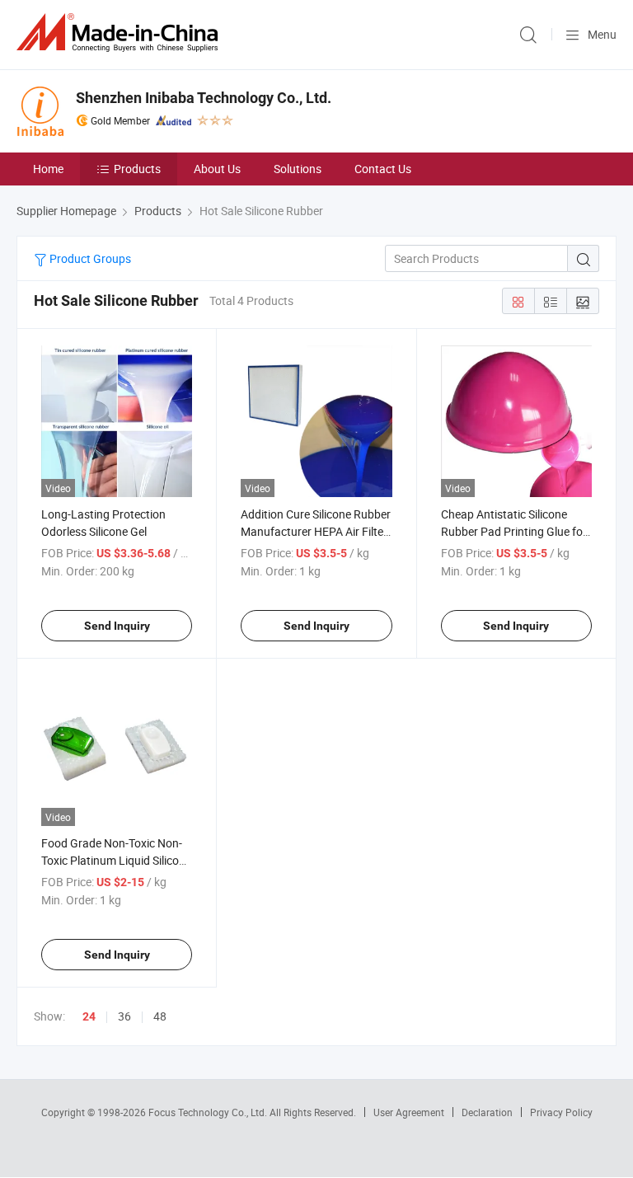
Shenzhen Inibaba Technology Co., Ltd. (203, 97)
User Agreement (408, 1112)
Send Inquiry (117, 625)
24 (89, 1016)
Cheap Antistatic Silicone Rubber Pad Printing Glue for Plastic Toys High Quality (514, 531)
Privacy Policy (561, 1112)
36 (124, 1016)
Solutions (297, 168)
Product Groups (89, 258)
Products (137, 168)
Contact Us (382, 168)
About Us (217, 168)
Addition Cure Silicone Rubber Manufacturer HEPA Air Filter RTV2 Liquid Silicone (316, 531)
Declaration (487, 1112)
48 (159, 1016)
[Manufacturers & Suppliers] (120, 32)
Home (48, 168)
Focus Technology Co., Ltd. (209, 1112)
